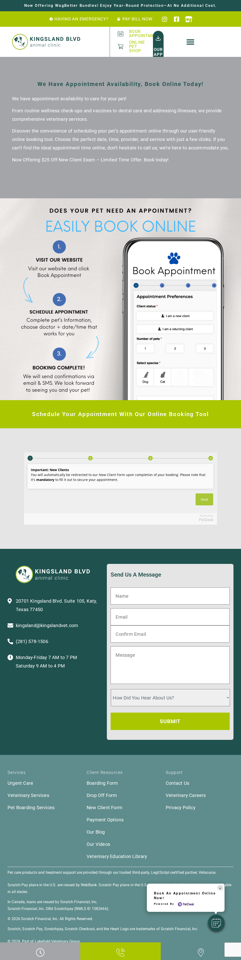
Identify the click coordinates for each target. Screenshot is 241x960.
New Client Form (104, 807)
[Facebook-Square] (177, 19)
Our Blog (96, 832)
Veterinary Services (28, 795)
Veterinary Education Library (117, 856)
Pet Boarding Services (31, 807)
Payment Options (105, 820)
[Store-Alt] (189, 19)
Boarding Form (102, 783)
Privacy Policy (180, 807)
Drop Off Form (102, 795)
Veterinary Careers (186, 795)
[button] (190, 41)
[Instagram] (165, 19)
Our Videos (98, 844)
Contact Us (177, 783)
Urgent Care (20, 783)
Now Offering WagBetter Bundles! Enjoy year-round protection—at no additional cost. (120, 5)
